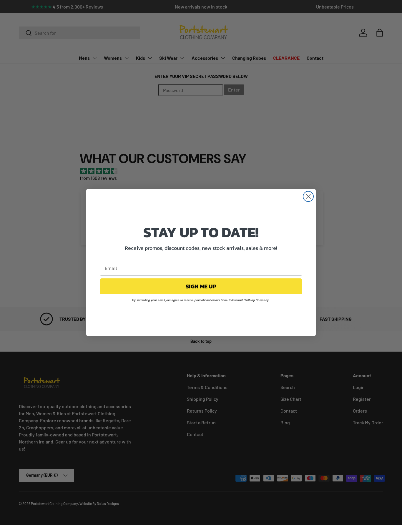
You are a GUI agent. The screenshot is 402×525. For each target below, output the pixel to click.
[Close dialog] (308, 196)
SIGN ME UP (201, 286)
